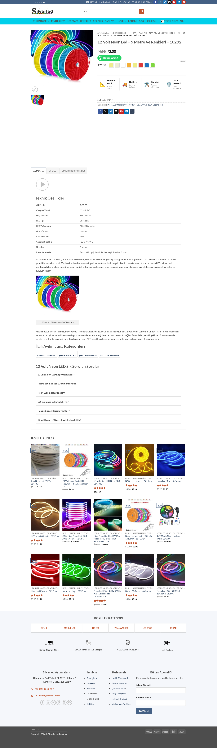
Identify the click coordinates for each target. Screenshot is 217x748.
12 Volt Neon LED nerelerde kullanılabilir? (59, 420)
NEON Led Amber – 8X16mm (138, 481)
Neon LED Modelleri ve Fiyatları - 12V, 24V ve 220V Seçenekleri (146, 33)
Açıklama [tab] (38, 171)
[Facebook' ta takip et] (155, 2)
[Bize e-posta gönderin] (169, 2)
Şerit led (98, 21)
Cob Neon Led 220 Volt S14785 (41, 482)
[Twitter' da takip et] (165, 2)
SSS (39, 730)
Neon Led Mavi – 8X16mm (169, 481)
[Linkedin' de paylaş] (126, 111)
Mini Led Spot (58, 21)
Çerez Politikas (118, 688)
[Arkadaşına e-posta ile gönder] (116, 111)
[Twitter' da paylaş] (110, 111)
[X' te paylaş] (105, 111)
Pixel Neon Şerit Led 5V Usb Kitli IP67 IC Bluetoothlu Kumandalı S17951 (107, 539)
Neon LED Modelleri (46, 355)
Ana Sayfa (103, 33)
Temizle (183, 61)
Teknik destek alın (174, 21)
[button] (147, 2)
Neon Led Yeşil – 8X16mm (74, 591)
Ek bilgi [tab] (53, 171)
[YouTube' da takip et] (184, 2)
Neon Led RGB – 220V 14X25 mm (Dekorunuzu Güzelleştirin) (107, 594)
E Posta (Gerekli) (143, 697)
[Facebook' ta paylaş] (100, 111)
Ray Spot (109, 21)
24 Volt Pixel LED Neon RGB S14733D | (107, 482)
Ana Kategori (40, 21)
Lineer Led (85, 21)
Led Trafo (72, 21)
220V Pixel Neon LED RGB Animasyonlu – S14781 (74, 537)
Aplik (121, 21)
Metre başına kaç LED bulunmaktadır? (57, 383)
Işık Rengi (101, 65)
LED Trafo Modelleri (109, 355)
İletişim (132, 21)
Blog (141, 21)
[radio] (111, 65)
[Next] (88, 61)
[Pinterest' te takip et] (174, 2)
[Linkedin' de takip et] (179, 2)
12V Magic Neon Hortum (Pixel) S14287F (168, 537)
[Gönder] (141, 11)
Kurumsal (151, 21)
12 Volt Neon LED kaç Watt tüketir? (56, 374)
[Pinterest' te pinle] (121, 111)
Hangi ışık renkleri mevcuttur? (53, 410)
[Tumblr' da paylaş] (132, 111)
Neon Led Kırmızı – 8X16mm (44, 591)
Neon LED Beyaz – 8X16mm (138, 591)
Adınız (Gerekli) (143, 685)
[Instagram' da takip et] (160, 2)
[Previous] (36, 61)
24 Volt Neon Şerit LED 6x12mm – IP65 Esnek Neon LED (75, 484)
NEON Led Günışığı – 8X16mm (45, 536)
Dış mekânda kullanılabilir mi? (52, 401)
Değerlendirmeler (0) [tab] (73, 171)
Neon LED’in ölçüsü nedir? (51, 392)
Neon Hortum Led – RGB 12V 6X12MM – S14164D (138, 537)
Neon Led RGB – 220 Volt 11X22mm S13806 (168, 592)
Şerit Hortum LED (67, 355)
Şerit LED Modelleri (88, 355)
